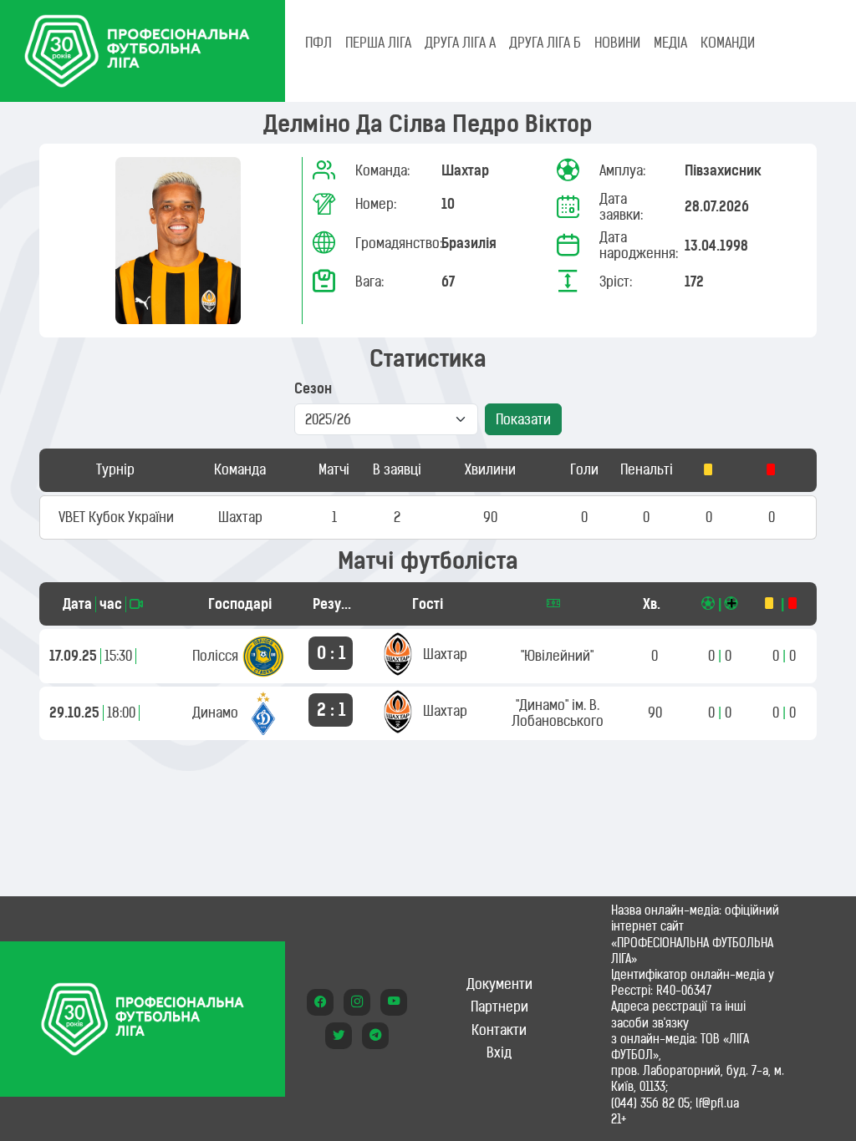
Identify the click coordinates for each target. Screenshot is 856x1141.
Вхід (499, 1052)
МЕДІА (670, 42)
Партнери (499, 1006)
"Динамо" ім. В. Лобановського (558, 713)
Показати (523, 419)
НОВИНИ (617, 42)
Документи (499, 984)
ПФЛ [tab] (318, 42)
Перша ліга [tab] (378, 42)
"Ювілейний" (557, 655)
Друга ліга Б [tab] (545, 42)
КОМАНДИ (728, 42)
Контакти (499, 1030)
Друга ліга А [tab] (460, 42)
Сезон (313, 389)
